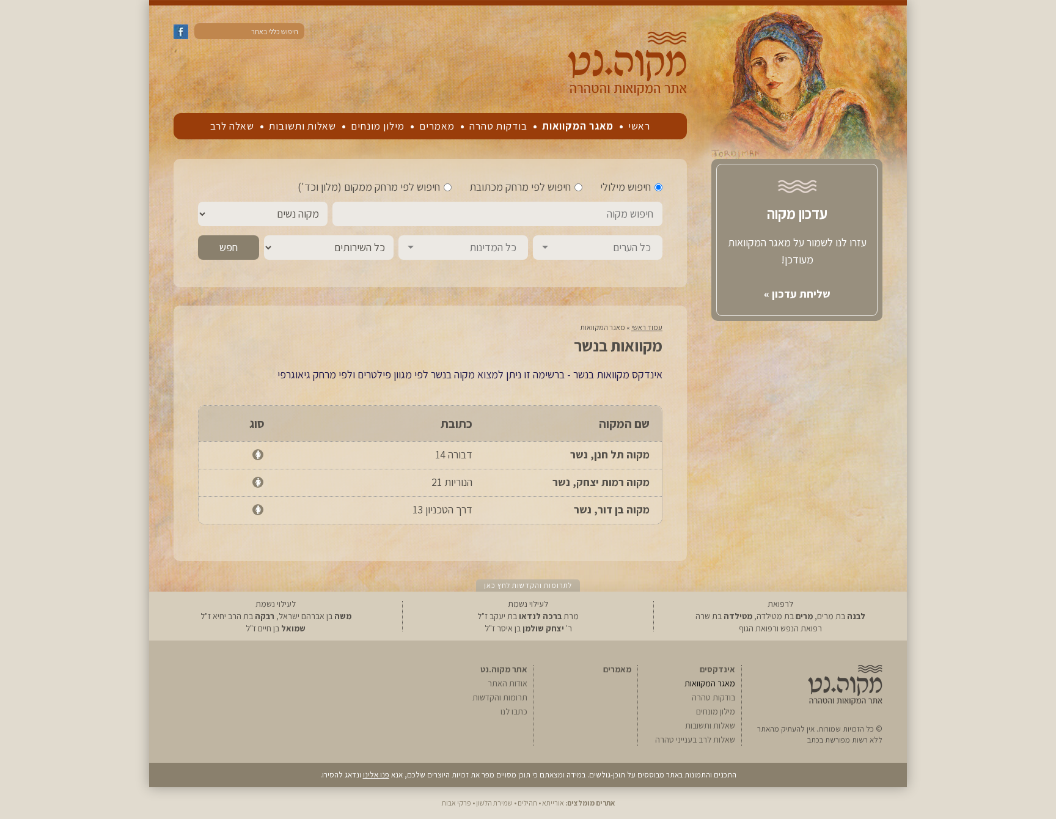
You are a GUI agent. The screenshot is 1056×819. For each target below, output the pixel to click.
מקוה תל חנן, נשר (610, 454)
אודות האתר (507, 683)
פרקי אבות (456, 802)
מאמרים (437, 126)
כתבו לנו (514, 711)
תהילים (527, 802)
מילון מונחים (378, 126)
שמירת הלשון (494, 802)
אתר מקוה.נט (503, 669)
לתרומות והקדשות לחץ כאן (528, 585)
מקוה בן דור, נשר (612, 509)
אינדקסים (717, 669)
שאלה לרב (232, 126)
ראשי (639, 126)
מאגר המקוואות (578, 126)
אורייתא (553, 802)
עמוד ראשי (646, 327)
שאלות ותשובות (302, 126)
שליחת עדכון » (797, 294)
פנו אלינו (376, 774)
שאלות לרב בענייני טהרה (695, 739)
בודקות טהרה (498, 126)
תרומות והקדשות (499, 697)
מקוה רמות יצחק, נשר (601, 482)
